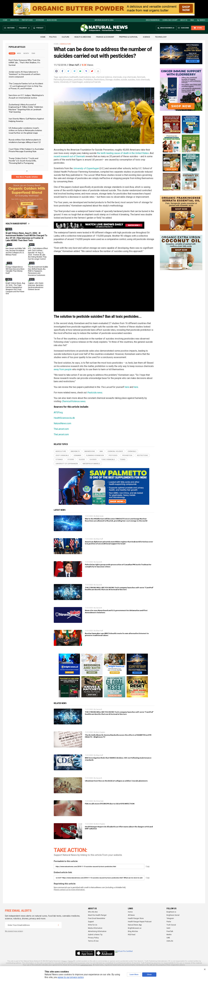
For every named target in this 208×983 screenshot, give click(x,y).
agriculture (64, 77)
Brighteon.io (171, 912)
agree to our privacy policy (71, 977)
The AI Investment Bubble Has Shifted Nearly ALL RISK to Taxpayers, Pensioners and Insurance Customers (38, 271)
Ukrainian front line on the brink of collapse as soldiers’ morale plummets (116, 781)
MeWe (169, 935)
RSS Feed (131, 935)
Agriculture (65, 44)
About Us (183, 20)
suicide (124, 79)
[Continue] (58, 925)
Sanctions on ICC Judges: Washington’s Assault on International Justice (26, 96)
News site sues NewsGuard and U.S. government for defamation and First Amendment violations (116, 611)
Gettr (168, 928)
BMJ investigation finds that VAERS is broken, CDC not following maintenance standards (118, 759)
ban (93, 77)
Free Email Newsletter (96, 918)
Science (146, 37)
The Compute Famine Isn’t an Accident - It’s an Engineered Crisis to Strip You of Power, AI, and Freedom (26, 86)
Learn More (134, 975)
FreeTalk (170, 931)
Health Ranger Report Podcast (140, 922)
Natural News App (135, 925)
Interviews (40, 20)
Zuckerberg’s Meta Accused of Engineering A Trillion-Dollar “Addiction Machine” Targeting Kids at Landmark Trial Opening (26, 108)
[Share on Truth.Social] (86, 71)
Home (5, 20)
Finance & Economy (105, 37)
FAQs (192, 20)
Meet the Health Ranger (97, 915)
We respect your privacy (14, 931)
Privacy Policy (93, 938)
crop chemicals (129, 77)
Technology (161, 37)
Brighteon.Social (173, 915)
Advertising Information (97, 931)
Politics (53, 37)
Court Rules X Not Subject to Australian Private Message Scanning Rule (26, 150)
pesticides (78, 79)
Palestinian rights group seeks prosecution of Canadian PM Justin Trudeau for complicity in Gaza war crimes (118, 565)
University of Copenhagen (71, 82)
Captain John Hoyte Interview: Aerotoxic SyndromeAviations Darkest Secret (35, 286)
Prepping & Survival (128, 37)
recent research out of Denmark (69, 156)
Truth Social (171, 925)
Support (91, 922)
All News (131, 915)
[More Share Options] (98, 71)
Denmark (141, 77)
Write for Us (92, 925)
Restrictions (99, 79)
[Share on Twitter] (69, 71)
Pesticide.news (94, 392)
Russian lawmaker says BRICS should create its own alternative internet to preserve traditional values (117, 634)
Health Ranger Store (136, 918)
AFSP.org (58, 412)
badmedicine (85, 77)
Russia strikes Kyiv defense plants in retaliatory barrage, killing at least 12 (25, 140)
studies (116, 79)
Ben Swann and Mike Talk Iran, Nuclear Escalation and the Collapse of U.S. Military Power (15, 251)
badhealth (74, 77)
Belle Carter (100, 516)
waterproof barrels (92, 82)
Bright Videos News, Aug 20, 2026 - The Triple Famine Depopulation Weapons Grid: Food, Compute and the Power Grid (15, 288)
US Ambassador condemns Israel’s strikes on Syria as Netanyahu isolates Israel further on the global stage (25, 130)
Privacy (64, 961)
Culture (65, 37)
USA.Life (170, 941)
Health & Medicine (82, 37)
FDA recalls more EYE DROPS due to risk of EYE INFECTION (109, 804)
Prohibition (88, 79)
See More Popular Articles (27, 177)
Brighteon (14, 20)
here (127, 387)
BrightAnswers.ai (152, 20)
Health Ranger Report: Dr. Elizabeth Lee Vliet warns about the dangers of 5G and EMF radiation (119, 828)
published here (86, 965)
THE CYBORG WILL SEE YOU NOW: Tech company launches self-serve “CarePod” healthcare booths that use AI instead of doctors (119, 588)
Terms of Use (93, 941)
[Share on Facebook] (63, 71)
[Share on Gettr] (92, 71)
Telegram (170, 918)
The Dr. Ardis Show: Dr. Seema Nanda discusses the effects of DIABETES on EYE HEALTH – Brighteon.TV (118, 736)
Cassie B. (99, 562)
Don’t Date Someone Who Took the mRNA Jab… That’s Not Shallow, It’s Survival (24, 62)
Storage (109, 79)
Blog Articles (133, 931)
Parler (169, 922)
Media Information (95, 928)
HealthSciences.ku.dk (64, 418)
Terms (70, 961)
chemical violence (104, 77)
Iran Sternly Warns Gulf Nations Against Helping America (26, 119)
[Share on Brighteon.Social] (57, 71)
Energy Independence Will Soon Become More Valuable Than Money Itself (15, 270)
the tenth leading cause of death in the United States (123, 153)
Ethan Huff (74, 65)
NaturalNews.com (62, 423)
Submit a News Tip (95, 935)
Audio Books (52, 20)
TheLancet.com (61, 429)
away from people (63, 369)
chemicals (117, 77)
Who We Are (93, 912)
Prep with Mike (27, 20)
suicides (131, 79)
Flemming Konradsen (63, 79)
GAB (168, 938)
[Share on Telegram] (75, 71)
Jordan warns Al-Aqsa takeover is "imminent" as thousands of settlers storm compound (24, 74)
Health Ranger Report (16, 223)
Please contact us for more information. (69, 890)
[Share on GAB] (80, 71)
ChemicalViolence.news (73, 401)
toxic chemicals (143, 79)
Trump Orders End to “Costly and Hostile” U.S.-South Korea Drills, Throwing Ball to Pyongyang (23, 160)
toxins (56, 82)
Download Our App (170, 20)
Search (202, 20)
